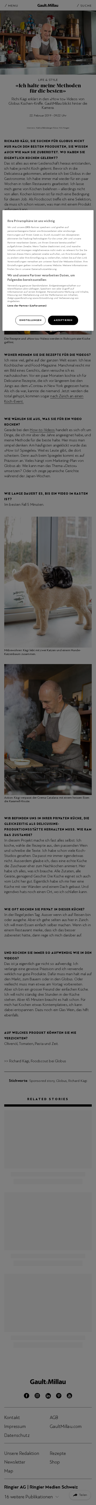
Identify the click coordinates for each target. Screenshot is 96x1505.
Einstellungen (30, 320)
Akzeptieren (63, 320)
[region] (48, 270)
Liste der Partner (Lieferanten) (27, 305)
